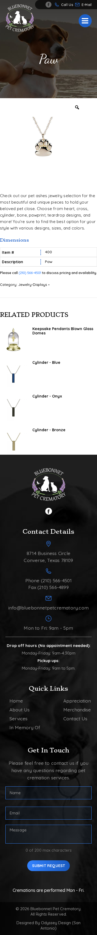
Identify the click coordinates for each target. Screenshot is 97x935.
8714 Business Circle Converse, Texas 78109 (48, 556)
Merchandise (77, 710)
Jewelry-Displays (32, 284)
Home (16, 701)
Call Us (67, 4)
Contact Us (75, 718)
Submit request (48, 865)
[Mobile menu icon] (85, 20)
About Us (19, 710)
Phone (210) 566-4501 (48, 580)
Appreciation (77, 701)
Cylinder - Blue (46, 362)
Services (18, 718)
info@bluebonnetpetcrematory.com (88, 4)
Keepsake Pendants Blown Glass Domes (62, 331)
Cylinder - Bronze (48, 430)
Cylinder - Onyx (47, 396)
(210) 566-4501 (30, 273)
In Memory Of (24, 727)
